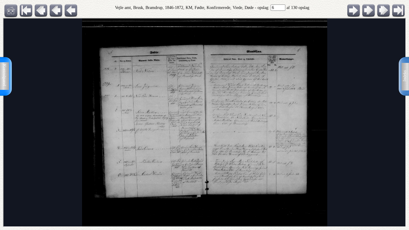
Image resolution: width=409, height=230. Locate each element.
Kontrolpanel (4, 75)
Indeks (404, 75)
